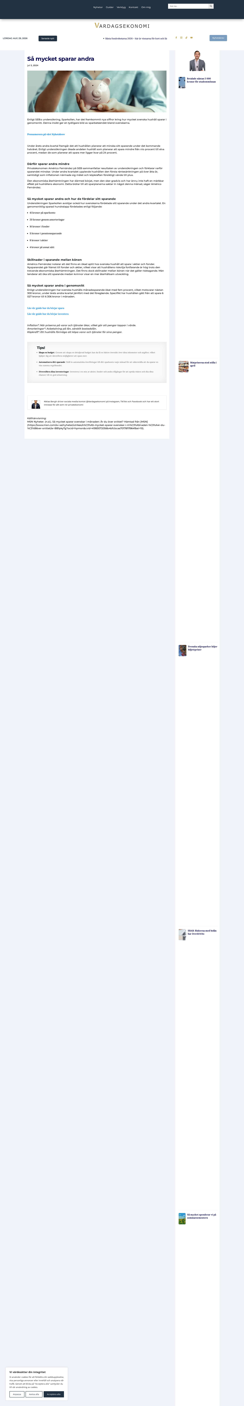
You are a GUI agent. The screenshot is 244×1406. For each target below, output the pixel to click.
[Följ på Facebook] (176, 38)
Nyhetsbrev (218, 38)
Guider (110, 7)
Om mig (146, 7)
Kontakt (133, 7)
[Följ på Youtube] (191, 38)
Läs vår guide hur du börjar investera (48, 313)
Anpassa (17, 1394)
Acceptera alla (53, 1394)
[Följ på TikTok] (186, 38)
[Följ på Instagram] (181, 38)
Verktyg (121, 7)
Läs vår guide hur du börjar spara (45, 308)
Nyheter (98, 7)
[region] (37, 1383)
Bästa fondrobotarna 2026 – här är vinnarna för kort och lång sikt (123, 38)
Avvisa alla (34, 1394)
